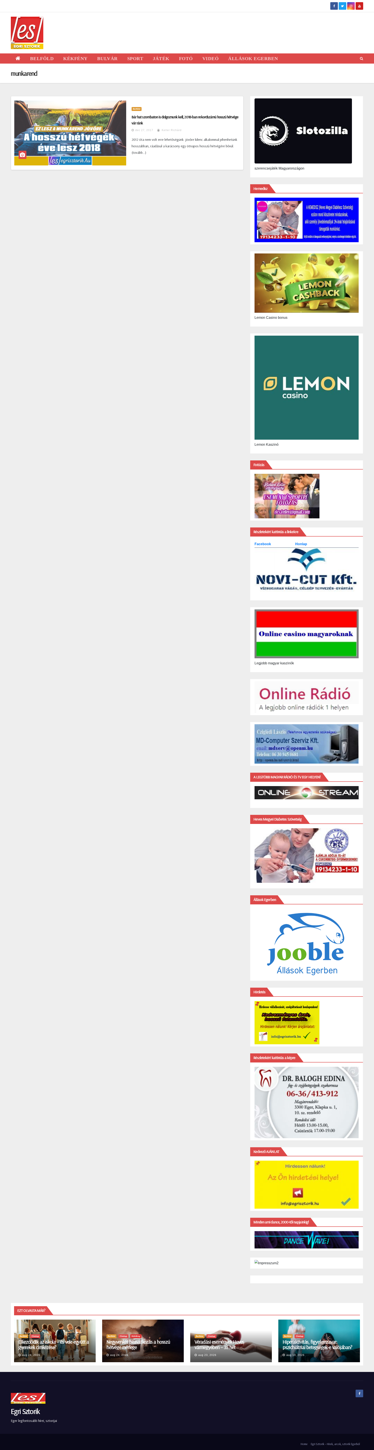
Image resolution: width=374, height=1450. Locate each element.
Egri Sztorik (25, 1411)
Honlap (301, 544)
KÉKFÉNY (75, 58)
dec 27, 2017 (144, 130)
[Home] (18, 58)
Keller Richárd (171, 130)
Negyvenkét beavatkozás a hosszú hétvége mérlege (138, 1344)
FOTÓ (186, 58)
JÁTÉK (161, 58)
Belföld (136, 109)
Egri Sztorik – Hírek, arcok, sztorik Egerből (335, 1444)
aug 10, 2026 (295, 1355)
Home (304, 1444)
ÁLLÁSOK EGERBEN (253, 58)
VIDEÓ (210, 58)
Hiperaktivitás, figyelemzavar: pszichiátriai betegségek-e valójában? (317, 1344)
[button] (361, 58)
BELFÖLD (42, 58)
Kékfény (136, 1336)
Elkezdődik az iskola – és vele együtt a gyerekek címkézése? (53, 1344)
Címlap (35, 1336)
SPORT (135, 58)
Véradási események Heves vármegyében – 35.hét (219, 1344)
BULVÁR (107, 58)
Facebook (263, 544)
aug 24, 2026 (31, 1355)
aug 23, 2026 (207, 1355)
